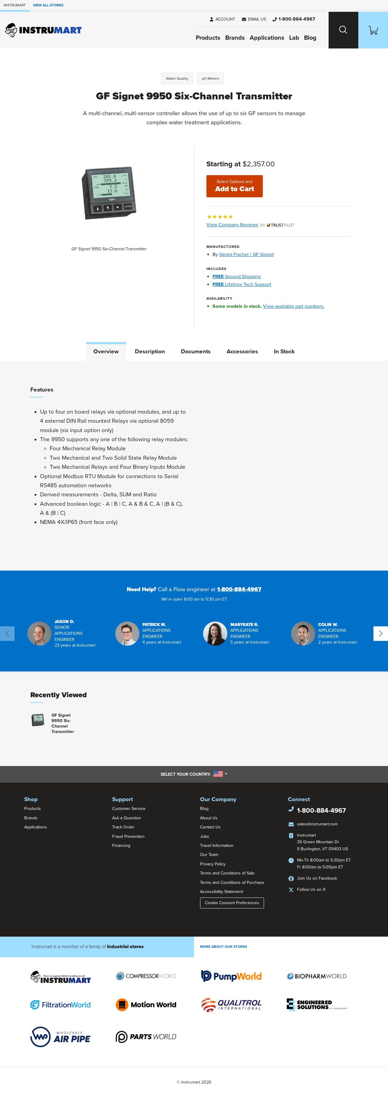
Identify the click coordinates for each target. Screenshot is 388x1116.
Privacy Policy (213, 864)
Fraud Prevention (128, 836)
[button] (253, 19)
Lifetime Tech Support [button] (241, 284)
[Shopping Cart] (373, 30)
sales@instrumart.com (317, 824)
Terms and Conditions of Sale (227, 873)
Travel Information (216, 845)
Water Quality (177, 78)
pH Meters (210, 78)
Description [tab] (150, 351)
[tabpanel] (194, 466)
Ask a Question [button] (126, 818)
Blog (310, 38)
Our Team (209, 854)
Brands (235, 38)
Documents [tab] (196, 351)
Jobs (204, 836)
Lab (294, 38)
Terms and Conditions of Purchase (232, 882)
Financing (121, 845)
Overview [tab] (106, 351)
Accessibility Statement (221, 891)
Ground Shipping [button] (236, 277)
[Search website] (343, 30)
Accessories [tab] (242, 351)
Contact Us (210, 827)
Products (208, 38)
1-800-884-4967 (239, 589)
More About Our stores (223, 946)
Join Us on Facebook (317, 878)
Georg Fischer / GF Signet (246, 255)
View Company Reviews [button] (246, 225)
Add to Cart (234, 186)
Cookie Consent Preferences (232, 902)
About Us (209, 818)
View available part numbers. (293, 306)
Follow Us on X (311, 889)
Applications (267, 38)
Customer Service (129, 808)
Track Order (123, 827)
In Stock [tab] (284, 351)
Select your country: (194, 774)
